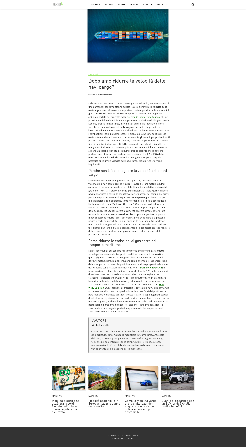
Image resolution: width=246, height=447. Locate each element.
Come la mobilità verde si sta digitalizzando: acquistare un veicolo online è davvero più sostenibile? (140, 406)
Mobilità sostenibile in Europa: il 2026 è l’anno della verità (104, 403)
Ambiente (95, 4)
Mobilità (147, 4)
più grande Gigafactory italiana (143, 116)
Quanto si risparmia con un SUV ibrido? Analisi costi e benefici (177, 403)
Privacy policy (118, 438)
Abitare (134, 4)
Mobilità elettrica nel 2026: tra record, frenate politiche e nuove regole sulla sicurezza (66, 406)
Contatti (130, 438)
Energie (109, 4)
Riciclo (121, 4)
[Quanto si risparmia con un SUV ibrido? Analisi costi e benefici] (177, 391)
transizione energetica (149, 267)
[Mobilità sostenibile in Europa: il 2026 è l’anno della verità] (104, 391)
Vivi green (162, 4)
